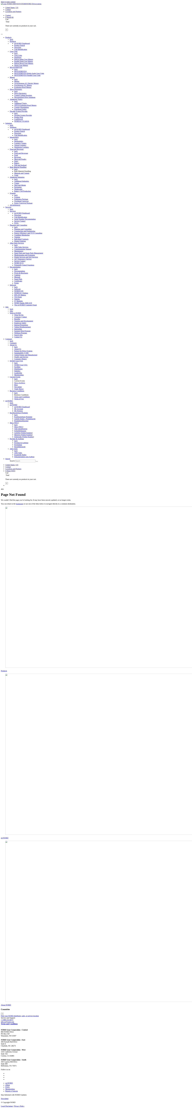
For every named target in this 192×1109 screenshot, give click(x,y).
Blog (16, 385)
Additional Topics (16, 99)
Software (13, 285)
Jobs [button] (6, 307)
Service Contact (19, 221)
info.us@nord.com (7, 1022)
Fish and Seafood (20, 165)
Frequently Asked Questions (24, 265)
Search (12, 461)
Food (16, 155)
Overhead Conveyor (21, 201)
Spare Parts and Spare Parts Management (28, 253)
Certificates (18, 281)
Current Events (15, 377)
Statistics (17, 371)
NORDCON (18, 291)
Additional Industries (17, 177)
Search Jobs (18, 335)
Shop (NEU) (14, 423)
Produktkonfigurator (21, 421)
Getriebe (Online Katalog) (23, 433)
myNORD (13, 405)
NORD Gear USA (16, 361)
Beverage (17, 157)
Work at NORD (15, 313)
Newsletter (18, 387)
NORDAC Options (21, 293)
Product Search (19, 45)
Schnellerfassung (20, 431)
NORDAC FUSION (21, 121)
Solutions (13, 127)
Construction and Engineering (24, 231)
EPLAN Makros (20, 295)
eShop (7, 1085)
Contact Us (18, 337)
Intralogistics (14, 137)
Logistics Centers (20, 143)
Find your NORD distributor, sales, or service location (20, 1016)
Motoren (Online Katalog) (23, 435)
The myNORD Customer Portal (25, 305)
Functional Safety (20, 109)
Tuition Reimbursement (22, 327)
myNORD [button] (9, 401)
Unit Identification (20, 49)
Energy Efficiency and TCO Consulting (28, 233)
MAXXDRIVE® (16, 67)
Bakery (16, 163)
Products (13, 41)
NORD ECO (19, 263)
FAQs (16, 223)
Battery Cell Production (22, 191)
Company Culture (20, 317)
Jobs (11, 311)
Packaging (18, 187)
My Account (18, 409)
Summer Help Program (22, 331)
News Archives (19, 383)
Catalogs (17, 275)
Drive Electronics (16, 89)
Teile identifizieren (20, 429)
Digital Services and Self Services (26, 257)
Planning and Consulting (18, 225)
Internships (18, 329)
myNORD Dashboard (22, 43)
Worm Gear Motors (21, 65)
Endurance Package (21, 199)
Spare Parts (18, 279)
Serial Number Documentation (25, 219)
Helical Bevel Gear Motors (23, 63)
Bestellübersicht (19, 447)
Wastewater (18, 189)
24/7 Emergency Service (22, 259)
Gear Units (13, 51)
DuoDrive (17, 57)
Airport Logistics (20, 145)
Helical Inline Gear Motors (23, 59)
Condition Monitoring (22, 235)
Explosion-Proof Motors (22, 87)
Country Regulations (21, 107)
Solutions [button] (8, 123)
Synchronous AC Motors (23, 85)
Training (17, 237)
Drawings (17, 47)
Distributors (18, 369)
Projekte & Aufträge (17, 439)
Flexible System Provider (18, 111)
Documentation (15, 267)
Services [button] (8, 207)
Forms (16, 283)
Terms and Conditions (22, 397)
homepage (19, 504)
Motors (12, 77)
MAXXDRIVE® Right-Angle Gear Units (29, 73)
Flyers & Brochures (21, 273)
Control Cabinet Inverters (23, 95)
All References (15, 205)
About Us (13, 345)
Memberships (19, 375)
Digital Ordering (20, 241)
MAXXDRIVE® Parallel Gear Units (27, 75)
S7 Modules (18, 301)
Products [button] (8, 37)
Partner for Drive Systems (23, 351)
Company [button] (8, 339)
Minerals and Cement (21, 173)
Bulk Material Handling (18, 167)
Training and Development (23, 321)
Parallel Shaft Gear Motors (23, 61)
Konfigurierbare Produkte (19, 413)
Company (13, 343)
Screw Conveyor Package (23, 203)
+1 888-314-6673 (7, 1020)
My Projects (18, 411)
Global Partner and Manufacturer (25, 355)
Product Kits (18, 117)
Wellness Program (20, 333)
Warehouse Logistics (21, 147)
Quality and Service (21, 357)
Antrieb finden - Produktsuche (24, 419)
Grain (16, 175)
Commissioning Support (22, 249)
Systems (13, 193)
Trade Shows (18, 389)
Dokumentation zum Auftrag (24, 457)
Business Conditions (17, 391)
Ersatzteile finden (20, 455)
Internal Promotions (21, 325)
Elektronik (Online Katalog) (24, 437)
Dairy (16, 161)
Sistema (17, 299)
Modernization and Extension (24, 255)
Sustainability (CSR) (21, 353)
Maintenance (18, 251)
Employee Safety (20, 323)
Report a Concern (11, 1091)
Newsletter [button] (4, 1099)
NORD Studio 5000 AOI (23, 303)
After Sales (14, 449)
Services (13, 211)
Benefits (17, 319)
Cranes (16, 183)
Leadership (18, 373)
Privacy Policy (19, 1106)
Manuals (17, 277)
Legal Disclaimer (7, 1106)
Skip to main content (8, 2)
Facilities (17, 367)
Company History (20, 359)
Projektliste (18, 445)
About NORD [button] (6, 1005)
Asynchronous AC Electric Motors (26, 83)
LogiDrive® (18, 119)
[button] (7, 459)
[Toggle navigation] (2, 34)
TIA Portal (18, 297)
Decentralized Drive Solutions (24, 97)
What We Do (18, 315)
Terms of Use (19, 399)
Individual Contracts (21, 239)
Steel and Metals (20, 185)
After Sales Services (17, 243)
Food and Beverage (17, 149)
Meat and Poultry (20, 159)
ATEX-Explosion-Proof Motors (25, 105)
